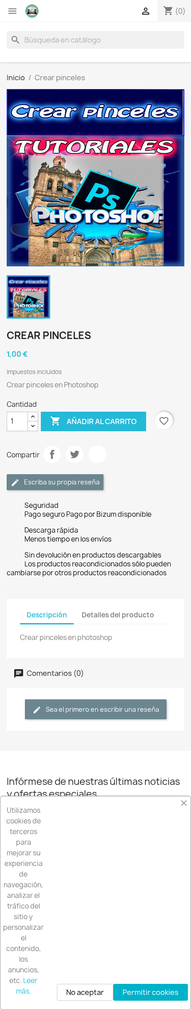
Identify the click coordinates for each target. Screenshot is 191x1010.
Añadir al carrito (93, 421)
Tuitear (75, 454)
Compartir (52, 454)
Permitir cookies (151, 992)
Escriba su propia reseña (61, 482)
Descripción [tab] (47, 615)
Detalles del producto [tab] (118, 615)
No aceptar (85, 992)
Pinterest (97, 454)
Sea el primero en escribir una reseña (101, 709)
